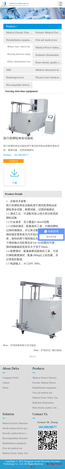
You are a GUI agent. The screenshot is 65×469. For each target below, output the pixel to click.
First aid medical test (46, 40)
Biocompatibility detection (15, 438)
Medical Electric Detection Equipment (19, 32)
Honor (5, 388)
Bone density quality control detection (49, 62)
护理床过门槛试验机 (51, 350)
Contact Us (40, 414)
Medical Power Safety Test (49, 47)
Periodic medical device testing (16, 433)
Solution (8, 414)
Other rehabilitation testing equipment (20, 61)
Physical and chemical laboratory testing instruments (49, 77)
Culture (6, 383)
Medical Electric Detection (15, 423)
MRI (8, 70)
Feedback (13, 161)
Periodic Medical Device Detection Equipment (49, 32)
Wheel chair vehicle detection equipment (20, 46)
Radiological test (15, 77)
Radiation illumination (47, 55)
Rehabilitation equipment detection (16, 443)
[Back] (32, 356)
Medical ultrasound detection (49, 70)
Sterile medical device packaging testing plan (16, 428)
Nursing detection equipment (20, 54)
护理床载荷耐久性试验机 (23, 345)
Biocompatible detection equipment (19, 84)
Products (38, 368)
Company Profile (10, 378)
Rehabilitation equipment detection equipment (19, 40)
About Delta (10, 368)
